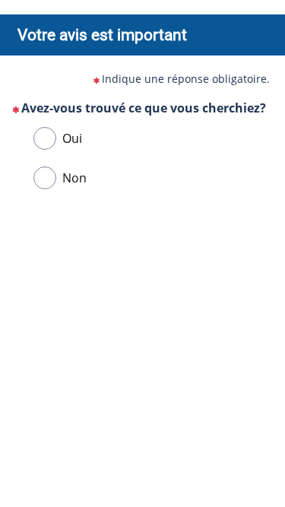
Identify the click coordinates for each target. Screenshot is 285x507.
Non (74, 178)
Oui (72, 138)
